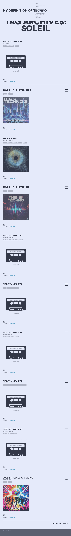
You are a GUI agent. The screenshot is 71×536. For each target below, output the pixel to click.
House (5, 482)
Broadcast (39, 7)
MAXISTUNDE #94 (12, 235)
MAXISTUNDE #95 (12, 41)
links (37, 16)
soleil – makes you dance (18, 478)
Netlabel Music (40, 9)
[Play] (4, 79)
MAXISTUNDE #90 (12, 429)
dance (5, 433)
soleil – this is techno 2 (17, 90)
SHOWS (37, 6)
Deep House (6, 239)
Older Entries (59, 523)
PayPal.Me (38, 17)
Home (37, 3)
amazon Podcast (40, 13)
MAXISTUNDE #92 (12, 332)
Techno (10, 94)
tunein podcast (40, 14)
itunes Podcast (40, 12)
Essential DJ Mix (40, 5)
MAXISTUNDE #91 (12, 381)
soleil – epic (10, 138)
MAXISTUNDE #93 (12, 284)
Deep (4, 288)
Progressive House (8, 45)
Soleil (16, 45)
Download (12, 81)
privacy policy (7, 530)
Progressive (6, 142)
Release (38, 10)
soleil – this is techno (16, 187)
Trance (15, 433)
